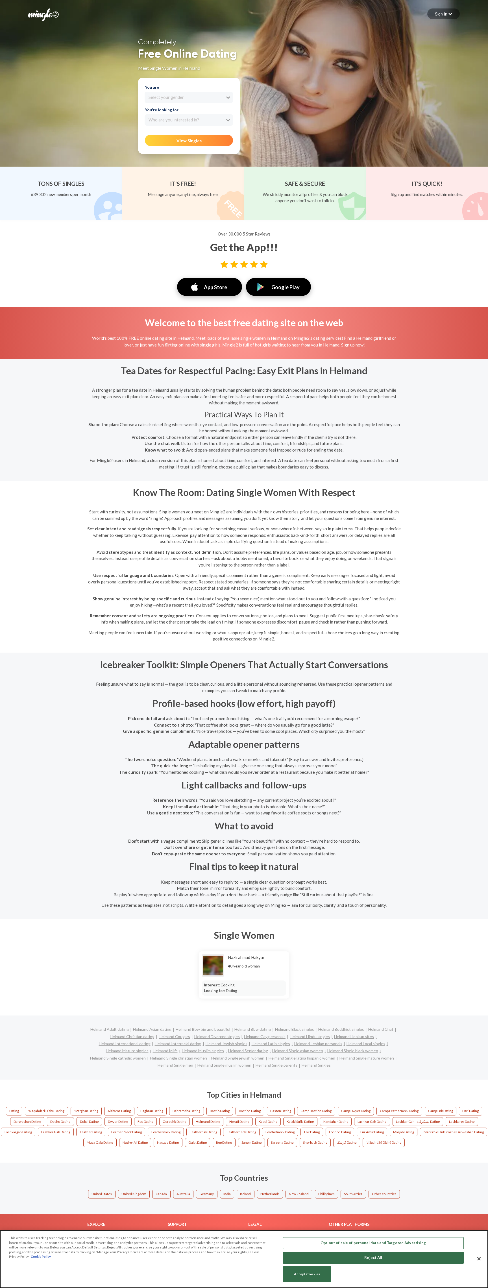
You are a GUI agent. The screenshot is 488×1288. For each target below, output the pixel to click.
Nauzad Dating (168, 1142)
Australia (183, 1194)
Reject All (373, 1257)
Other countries (384, 1194)
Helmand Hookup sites (354, 1036)
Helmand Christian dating (132, 1036)
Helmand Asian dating (152, 1029)
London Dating (340, 1132)
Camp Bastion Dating (316, 1111)
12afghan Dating (86, 1111)
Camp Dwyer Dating (356, 1111)
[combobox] (189, 97)
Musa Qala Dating (100, 1142)
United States (101, 1194)
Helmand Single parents (276, 1065)
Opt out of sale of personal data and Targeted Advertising (373, 1243)
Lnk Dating (312, 1132)
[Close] (479, 1258)
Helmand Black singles (294, 1029)
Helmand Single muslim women (224, 1065)
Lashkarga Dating (461, 1121)
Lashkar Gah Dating (372, 1121)
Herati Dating (239, 1121)
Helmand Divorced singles (217, 1036)
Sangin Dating (251, 1142)
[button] (443, 13)
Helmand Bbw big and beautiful (203, 1029)
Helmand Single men (175, 1065)
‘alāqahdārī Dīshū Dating (383, 1142)
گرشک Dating (346, 1142)
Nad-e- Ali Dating (135, 1142)
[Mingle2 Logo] (43, 14)
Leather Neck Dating (126, 1132)
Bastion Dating (250, 1111)
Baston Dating (280, 1111)
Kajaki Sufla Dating (300, 1121)
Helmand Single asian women (297, 1050)
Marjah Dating (403, 1132)
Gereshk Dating (174, 1121)
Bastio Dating (220, 1111)
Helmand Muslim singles (203, 1050)
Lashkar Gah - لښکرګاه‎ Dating (418, 1121)
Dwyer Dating (118, 1121)
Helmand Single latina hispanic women (302, 1058)
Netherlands (270, 1194)
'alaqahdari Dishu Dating (46, 1111)
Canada (161, 1194)
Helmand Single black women (352, 1050)
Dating (14, 1111)
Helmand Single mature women (366, 1058)
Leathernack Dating (165, 1132)
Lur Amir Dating (372, 1132)
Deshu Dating (60, 1121)
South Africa (353, 1194)
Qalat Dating (197, 1142)
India (227, 1194)
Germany (206, 1194)
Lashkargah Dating (18, 1132)
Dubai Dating (89, 1121)
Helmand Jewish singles (226, 1043)
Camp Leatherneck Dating (399, 1111)
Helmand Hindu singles (310, 1036)
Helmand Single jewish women (237, 1058)
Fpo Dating (145, 1121)
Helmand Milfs (165, 1050)
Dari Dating (470, 1111)
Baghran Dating (151, 1111)
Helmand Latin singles (271, 1043)
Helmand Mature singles (127, 1050)
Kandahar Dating (335, 1121)
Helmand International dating (125, 1043)
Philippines (326, 1194)
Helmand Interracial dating (178, 1043)
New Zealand (299, 1194)
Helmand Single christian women (178, 1058)
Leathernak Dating (203, 1132)
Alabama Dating (119, 1111)
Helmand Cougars (174, 1036)
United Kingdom (133, 1194)
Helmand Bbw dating (252, 1029)
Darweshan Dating (27, 1121)
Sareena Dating (282, 1142)
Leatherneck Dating (241, 1132)
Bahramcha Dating (186, 1111)
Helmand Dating (208, 1121)
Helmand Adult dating (109, 1029)
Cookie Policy (41, 1256)
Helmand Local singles (366, 1043)
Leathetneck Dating (280, 1132)
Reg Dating (224, 1142)
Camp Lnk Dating (440, 1111)
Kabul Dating (268, 1121)
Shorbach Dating (315, 1142)
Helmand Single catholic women (118, 1058)
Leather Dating (91, 1132)
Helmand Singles (316, 1065)
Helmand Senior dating (248, 1050)
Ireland (245, 1194)
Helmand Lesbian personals (318, 1043)
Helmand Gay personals (265, 1036)
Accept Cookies (307, 1274)
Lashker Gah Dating (55, 1132)
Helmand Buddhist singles (341, 1029)
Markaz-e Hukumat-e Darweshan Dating (454, 1132)
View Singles (189, 140)
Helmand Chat (380, 1029)
